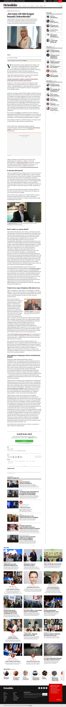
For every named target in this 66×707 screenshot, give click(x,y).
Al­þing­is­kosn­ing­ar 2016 (11, 461)
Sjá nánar (30, 705)
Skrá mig (45, 694)
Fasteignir (15, 692)
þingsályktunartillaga (35, 268)
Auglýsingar (15, 699)
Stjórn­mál (33, 461)
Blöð (14, 693)
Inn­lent (27, 461)
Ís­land (30, 461)
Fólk (29, 6)
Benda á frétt (15, 698)
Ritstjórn (9, 54)
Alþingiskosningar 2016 (15, 10)
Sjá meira (24, 441)
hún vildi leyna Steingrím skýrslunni (29, 167)
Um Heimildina (16, 697)
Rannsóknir (25, 6)
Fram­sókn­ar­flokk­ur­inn (22, 461)
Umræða (37, 6)
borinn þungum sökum (22, 162)
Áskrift (14, 694)
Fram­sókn (16, 461)
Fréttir (20, 6)
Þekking (41, 6)
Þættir (5, 701)
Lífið (44, 6)
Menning (32, 6)
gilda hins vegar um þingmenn (21, 334)
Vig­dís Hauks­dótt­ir (10, 462)
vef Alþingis (18, 112)
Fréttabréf (15, 696)
